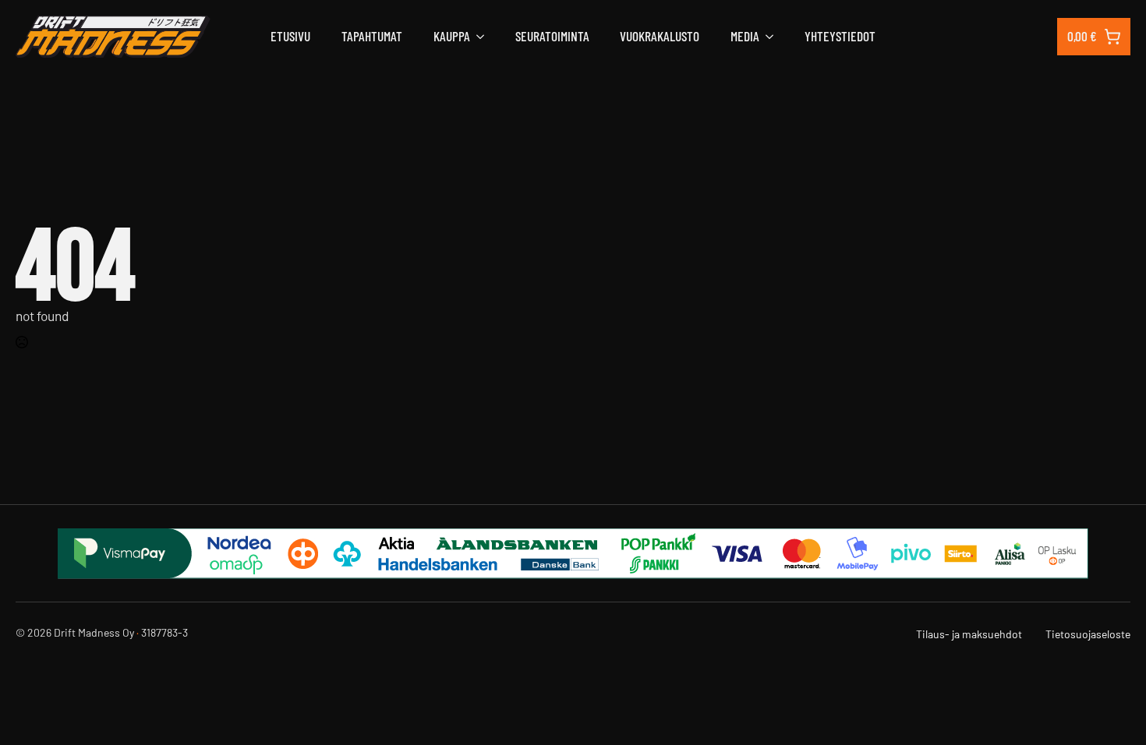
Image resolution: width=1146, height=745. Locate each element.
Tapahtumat (371, 36)
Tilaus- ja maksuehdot (969, 634)
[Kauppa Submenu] (477, 36)
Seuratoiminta (552, 36)
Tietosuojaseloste (1087, 634)
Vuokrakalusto (659, 36)
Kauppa (451, 36)
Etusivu (290, 36)
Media (744, 36)
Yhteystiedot (840, 36)
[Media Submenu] (766, 36)
